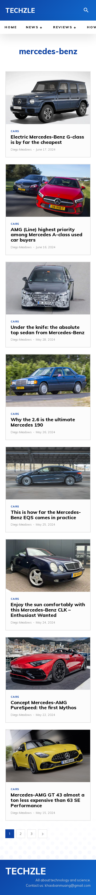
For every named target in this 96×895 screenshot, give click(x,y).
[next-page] (42, 833)
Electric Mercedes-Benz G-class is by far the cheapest (47, 139)
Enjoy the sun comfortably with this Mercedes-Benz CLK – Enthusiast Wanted (48, 609)
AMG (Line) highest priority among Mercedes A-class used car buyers (46, 234)
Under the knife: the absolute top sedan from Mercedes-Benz (48, 330)
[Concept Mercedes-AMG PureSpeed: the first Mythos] (48, 663)
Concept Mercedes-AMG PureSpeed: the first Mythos (43, 705)
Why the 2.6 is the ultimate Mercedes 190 (43, 422)
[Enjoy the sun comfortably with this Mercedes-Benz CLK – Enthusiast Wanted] (48, 565)
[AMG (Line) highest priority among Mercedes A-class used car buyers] (48, 190)
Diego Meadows (21, 149)
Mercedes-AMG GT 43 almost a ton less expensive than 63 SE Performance (48, 800)
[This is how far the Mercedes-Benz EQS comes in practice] (48, 473)
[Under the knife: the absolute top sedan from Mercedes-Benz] (48, 288)
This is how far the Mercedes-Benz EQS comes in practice (46, 515)
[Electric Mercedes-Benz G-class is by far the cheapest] (48, 98)
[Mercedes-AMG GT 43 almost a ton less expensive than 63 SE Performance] (48, 756)
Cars (15, 131)
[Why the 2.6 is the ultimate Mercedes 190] (48, 380)
